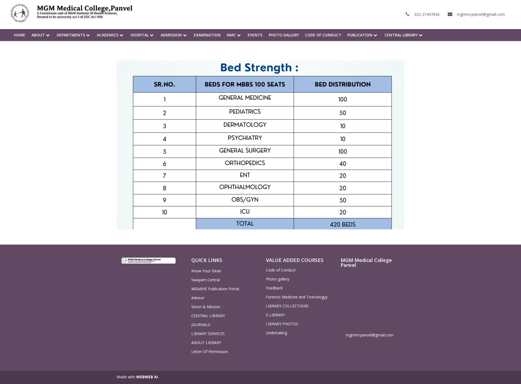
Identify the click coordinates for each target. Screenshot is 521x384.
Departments (71, 35)
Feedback (274, 288)
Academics (108, 35)
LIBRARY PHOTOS (282, 323)
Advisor (197, 297)
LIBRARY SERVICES (208, 333)
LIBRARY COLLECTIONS (287, 305)
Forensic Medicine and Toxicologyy (297, 296)
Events (255, 35)
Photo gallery (284, 35)
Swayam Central (205, 279)
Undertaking (276, 332)
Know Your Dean (206, 270)
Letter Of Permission (209, 351)
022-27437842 (427, 14)
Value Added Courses (294, 260)
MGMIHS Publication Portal (215, 288)
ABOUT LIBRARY (206, 342)
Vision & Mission (205, 306)
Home (19, 35)
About (38, 35)
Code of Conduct (323, 35)
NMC (232, 35)
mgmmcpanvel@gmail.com (481, 14)
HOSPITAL (140, 35)
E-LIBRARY (275, 314)
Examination (207, 35)
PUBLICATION (360, 35)
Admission (172, 35)
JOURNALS (200, 324)
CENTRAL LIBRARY (402, 35)
